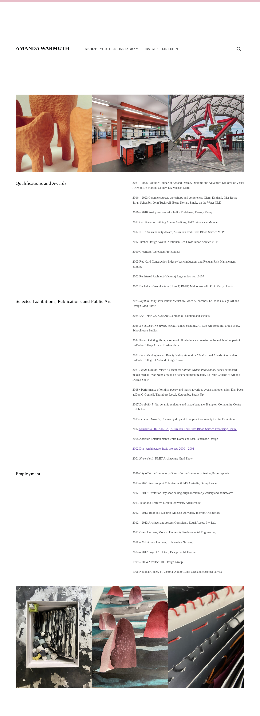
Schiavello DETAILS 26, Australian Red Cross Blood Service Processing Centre (188, 429)
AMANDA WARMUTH (42, 48)
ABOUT (91, 49)
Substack (150, 49)
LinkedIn (170, 49)
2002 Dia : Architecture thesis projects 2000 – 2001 (163, 448)
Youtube (108, 49)
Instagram (129, 49)
